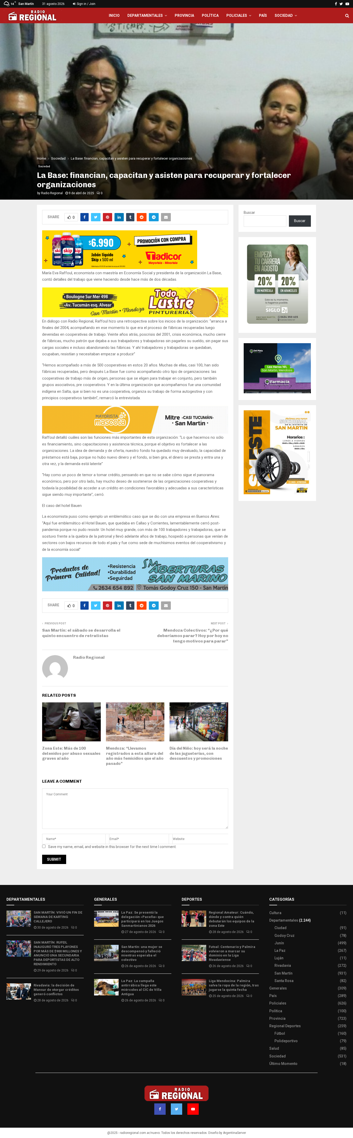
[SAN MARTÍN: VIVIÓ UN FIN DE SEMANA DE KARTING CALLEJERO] (18, 919)
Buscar (249, 212)
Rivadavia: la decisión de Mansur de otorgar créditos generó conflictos (56, 989)
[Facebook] (160, 1109)
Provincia (184, 15)
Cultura (275, 913)
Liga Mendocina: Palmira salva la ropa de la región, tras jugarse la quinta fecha (234, 985)
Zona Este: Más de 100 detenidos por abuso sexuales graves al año (71, 753)
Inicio (114, 15)
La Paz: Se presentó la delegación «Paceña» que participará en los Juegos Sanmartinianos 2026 (142, 919)
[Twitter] (176, 1109)
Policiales (236, 15)
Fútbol (279, 1033)
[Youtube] (193, 1109)
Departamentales (145, 15)
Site (192, 1011)
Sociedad (284, 15)
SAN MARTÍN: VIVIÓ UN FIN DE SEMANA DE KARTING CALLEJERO (58, 917)
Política (210, 15)
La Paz (280, 950)
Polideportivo (286, 1041)
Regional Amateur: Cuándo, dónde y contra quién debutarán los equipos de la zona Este (231, 919)
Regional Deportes (285, 1026)
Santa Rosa (284, 981)
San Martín (283, 973)
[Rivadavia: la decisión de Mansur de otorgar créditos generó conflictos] (18, 991)
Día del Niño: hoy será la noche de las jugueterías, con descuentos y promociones (199, 753)
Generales (278, 988)
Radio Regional (52, 193)
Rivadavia (282, 965)
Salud (274, 1048)
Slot (185, 1011)
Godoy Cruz (284, 935)
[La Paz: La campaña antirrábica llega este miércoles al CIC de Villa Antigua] (106, 987)
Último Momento (283, 1064)
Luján (278, 958)
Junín (279, 943)
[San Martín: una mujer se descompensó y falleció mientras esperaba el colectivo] (106, 953)
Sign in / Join (85, 4)
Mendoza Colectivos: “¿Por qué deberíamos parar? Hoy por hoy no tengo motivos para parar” (192, 636)
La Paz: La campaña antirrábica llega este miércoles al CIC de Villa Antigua (141, 987)
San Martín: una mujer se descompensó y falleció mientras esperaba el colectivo (141, 953)
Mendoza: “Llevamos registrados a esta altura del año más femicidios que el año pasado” (135, 756)
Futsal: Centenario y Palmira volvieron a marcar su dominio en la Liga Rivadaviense (232, 953)
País (263, 15)
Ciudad (280, 928)
